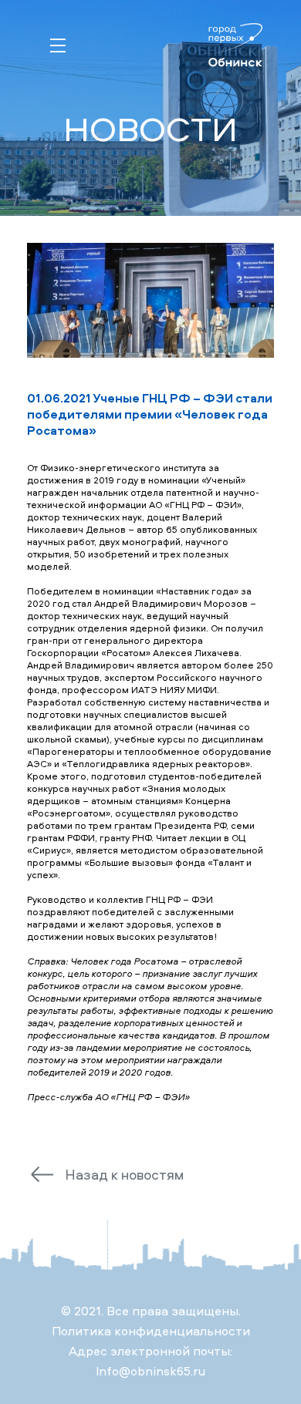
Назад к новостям (124, 1174)
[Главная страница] (231, 46)
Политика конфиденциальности (151, 1330)
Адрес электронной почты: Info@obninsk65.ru (150, 1360)
